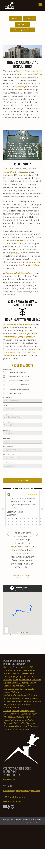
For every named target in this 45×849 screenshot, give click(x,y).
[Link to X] (40, 822)
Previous (3, 509)
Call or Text (14, 775)
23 (24, 525)
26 (36, 525)
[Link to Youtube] (37, 822)
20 (13, 525)
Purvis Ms (37, 74)
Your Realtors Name (9, 463)
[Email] (4, 785)
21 (16, 525)
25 (32, 525)
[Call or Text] (4, 774)
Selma (31, 726)
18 (40, 522)
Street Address (8, 397)
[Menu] (38, 4)
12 (16, 522)
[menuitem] (38, 4)
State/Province (8, 414)
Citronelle (7, 723)
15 (28, 522)
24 (28, 525)
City (5, 406)
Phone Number (8, 455)
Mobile (30, 720)
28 (20, 528)
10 (9, 522)
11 (13, 522)
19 (9, 525)
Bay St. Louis (29, 676)
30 (28, 528)
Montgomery (21, 726)
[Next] (37, 534)
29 (24, 528)
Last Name (7, 438)
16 (32, 522)
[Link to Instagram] (30, 822)
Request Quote (22, 480)
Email (9, 786)
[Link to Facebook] (27, 822)
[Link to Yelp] (33, 822)
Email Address (8, 446)
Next (42, 509)
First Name (7, 430)
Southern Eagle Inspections (28, 71)
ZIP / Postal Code (8, 422)
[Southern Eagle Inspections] (18, 5)
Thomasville (19, 723)
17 (36, 522)
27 (40, 525)
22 (20, 525)
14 (24, 522)
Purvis (20, 240)
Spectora (39, 819)
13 (20, 522)
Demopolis (8, 726)
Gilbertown (31, 723)
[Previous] (8, 534)
